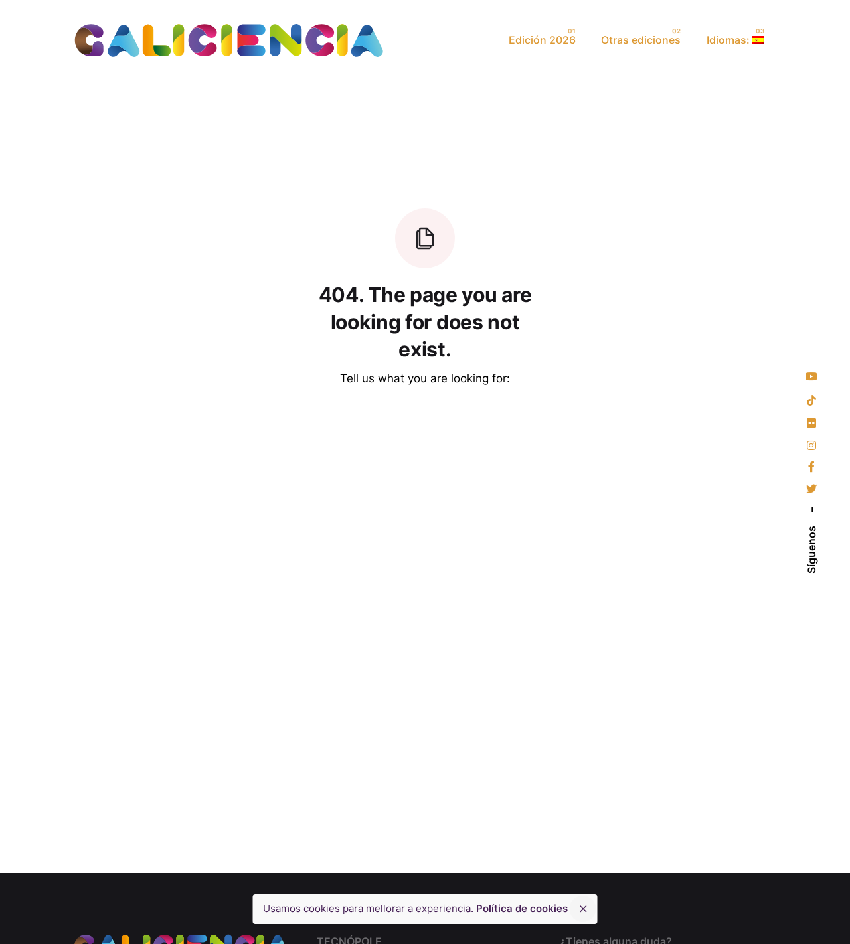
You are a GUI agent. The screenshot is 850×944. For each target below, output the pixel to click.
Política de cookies (522, 908)
